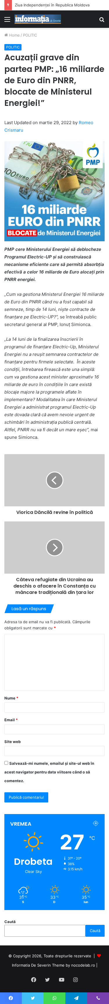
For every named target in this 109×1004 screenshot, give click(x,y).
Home (14, 35)
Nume (11, 698)
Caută (10, 921)
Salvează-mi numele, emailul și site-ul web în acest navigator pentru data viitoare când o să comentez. (49, 772)
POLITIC (30, 35)
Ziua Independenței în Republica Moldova (52, 5)
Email (11, 719)
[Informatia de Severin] (38, 19)
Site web (12, 741)
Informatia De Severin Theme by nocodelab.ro (53, 965)
